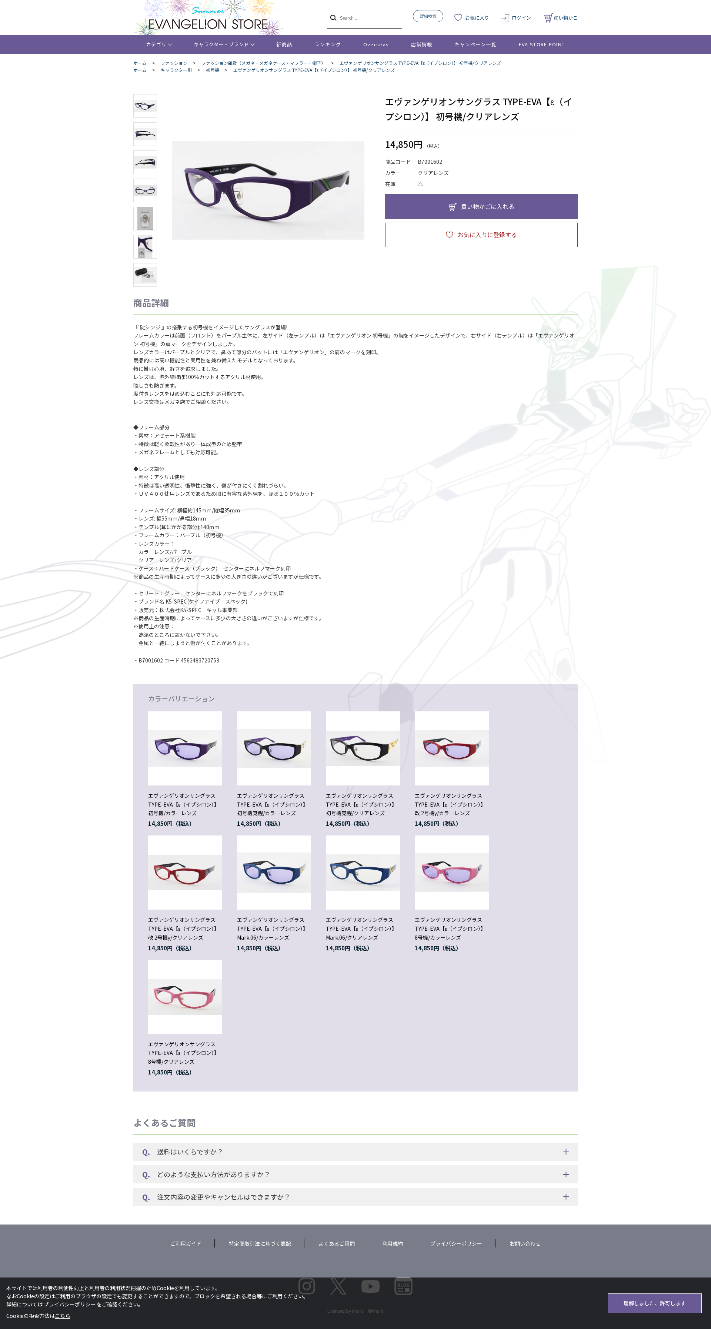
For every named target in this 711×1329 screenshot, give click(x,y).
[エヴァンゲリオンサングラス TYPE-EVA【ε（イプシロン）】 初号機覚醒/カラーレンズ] (274, 748)
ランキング (327, 44)
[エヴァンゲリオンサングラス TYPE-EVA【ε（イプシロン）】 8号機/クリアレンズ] (185, 997)
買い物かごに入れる (487, 206)
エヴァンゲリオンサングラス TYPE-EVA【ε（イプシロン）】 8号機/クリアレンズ (183, 1053)
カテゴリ (156, 44)
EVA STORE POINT (542, 44)
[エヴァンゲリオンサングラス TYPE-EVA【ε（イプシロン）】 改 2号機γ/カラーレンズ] (452, 748)
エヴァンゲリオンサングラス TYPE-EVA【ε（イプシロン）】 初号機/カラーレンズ (183, 804)
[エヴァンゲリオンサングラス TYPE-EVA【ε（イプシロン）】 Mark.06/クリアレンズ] (363, 872)
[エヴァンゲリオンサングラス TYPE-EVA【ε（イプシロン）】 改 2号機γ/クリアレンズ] (185, 872)
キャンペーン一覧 (475, 44)
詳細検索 (428, 16)
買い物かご (566, 17)
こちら (62, 1315)
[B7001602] (145, 106)
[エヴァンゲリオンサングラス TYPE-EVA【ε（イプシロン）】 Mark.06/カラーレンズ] (274, 872)
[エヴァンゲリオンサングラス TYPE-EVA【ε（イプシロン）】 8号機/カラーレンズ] (452, 872)
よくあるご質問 (336, 1243)
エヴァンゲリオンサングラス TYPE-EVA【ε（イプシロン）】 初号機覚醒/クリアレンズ (361, 804)
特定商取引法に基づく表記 (260, 1243)
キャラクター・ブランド (221, 44)
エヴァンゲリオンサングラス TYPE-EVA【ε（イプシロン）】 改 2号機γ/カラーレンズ (450, 804)
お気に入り (477, 17)
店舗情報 (421, 44)
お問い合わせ (525, 1243)
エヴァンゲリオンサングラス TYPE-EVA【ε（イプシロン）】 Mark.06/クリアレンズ (361, 928)
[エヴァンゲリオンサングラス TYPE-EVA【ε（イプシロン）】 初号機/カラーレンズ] (185, 748)
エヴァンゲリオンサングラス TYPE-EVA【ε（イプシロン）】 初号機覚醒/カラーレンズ (272, 804)
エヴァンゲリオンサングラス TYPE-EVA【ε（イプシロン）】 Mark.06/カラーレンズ (272, 928)
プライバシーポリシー (456, 1243)
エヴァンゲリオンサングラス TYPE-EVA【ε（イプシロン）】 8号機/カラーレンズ (450, 928)
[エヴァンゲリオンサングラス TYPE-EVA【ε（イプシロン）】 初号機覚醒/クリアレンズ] (363, 748)
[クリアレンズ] (268, 190)
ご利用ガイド (185, 1243)
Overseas (376, 44)
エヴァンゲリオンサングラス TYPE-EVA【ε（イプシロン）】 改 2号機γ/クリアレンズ (183, 928)
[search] (332, 17)
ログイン (521, 17)
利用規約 (392, 1243)
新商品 (284, 44)
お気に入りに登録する (487, 234)
